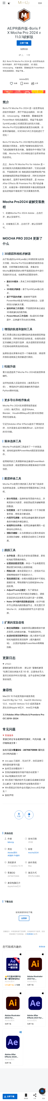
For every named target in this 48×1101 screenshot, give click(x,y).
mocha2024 (33, 852)
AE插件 (11, 855)
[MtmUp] (23, 3)
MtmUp (11, 842)
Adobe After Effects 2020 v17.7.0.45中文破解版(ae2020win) (13, 1055)
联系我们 (30, 934)
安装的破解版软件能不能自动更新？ (22, 772)
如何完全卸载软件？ (14, 768)
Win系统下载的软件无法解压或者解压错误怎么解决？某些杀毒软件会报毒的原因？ (24, 782)
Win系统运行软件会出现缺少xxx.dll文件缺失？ (24, 789)
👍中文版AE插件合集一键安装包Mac (13, 977)
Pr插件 (17, 855)
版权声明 (9, 795)
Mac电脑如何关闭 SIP (15, 776)
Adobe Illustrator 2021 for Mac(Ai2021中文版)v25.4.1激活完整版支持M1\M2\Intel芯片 (35, 977)
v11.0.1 (8, 664)
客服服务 (9, 735)
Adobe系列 (24, 79)
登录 (40, 3)
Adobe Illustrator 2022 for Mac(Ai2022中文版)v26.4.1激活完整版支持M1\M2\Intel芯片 (12, 1016)
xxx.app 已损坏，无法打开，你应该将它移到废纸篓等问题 (23, 762)
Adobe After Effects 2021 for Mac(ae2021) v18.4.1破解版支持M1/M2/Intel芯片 (35, 1016)
